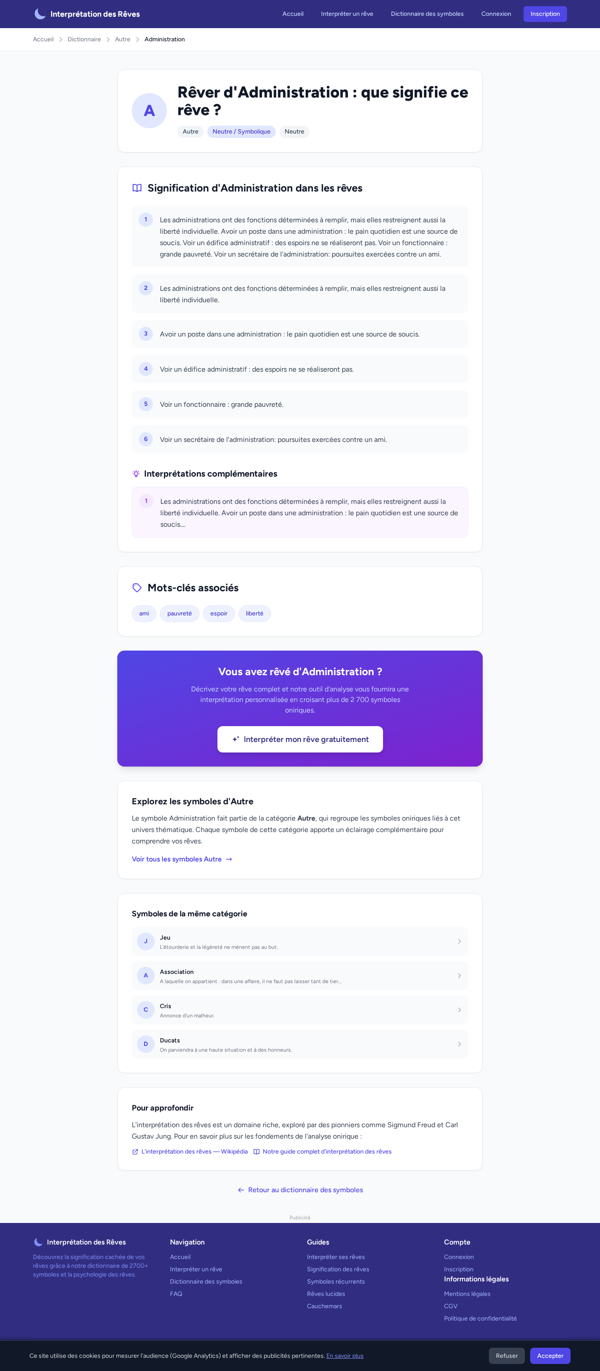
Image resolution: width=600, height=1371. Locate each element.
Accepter (550, 1356)
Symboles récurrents (336, 1281)
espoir (219, 613)
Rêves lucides (326, 1294)
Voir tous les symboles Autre (177, 859)
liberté (255, 613)
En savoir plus (345, 1356)
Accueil (293, 14)
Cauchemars (324, 1306)
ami (144, 613)
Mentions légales (467, 1294)
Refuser (507, 1356)
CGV (451, 1306)
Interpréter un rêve (347, 14)
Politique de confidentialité (480, 1318)
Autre (122, 39)
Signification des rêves (338, 1269)
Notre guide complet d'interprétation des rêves (327, 1151)
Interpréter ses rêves (336, 1257)
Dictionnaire (84, 39)
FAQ (176, 1294)
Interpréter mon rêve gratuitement (306, 739)
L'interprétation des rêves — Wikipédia (194, 1151)
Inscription (545, 14)
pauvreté (179, 613)
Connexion (496, 14)
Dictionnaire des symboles (427, 14)
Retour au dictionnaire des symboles (305, 1190)
